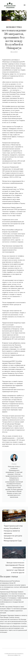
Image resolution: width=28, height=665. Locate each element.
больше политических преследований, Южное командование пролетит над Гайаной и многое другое (14, 568)
